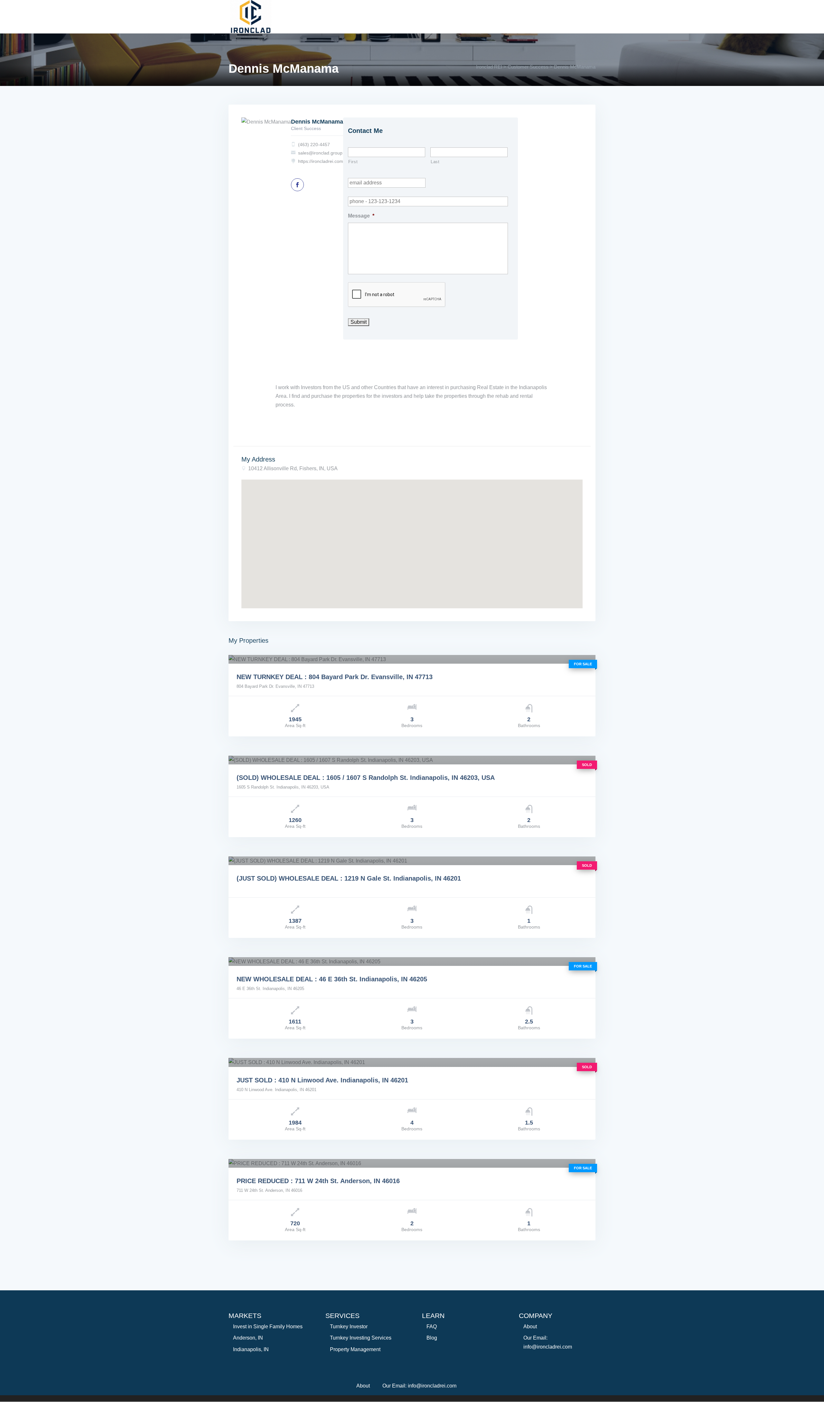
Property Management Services (500, 13)
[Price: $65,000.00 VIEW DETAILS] (412, 860)
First (353, 161)
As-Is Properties (306, 24)
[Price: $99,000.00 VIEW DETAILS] (412, 760)
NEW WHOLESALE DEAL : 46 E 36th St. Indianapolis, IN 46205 (332, 979)
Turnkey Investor (349, 1326)
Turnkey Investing (342, 13)
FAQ (431, 1326)
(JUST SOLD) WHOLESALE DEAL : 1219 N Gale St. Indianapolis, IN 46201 (349, 878)
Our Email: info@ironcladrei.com (419, 1385)
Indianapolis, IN (251, 1349)
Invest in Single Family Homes (268, 1326)
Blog (431, 1338)
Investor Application (371, 24)
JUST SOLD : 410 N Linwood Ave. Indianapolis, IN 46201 (322, 1080)
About (293, 13)
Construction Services (413, 13)
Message (361, 216)
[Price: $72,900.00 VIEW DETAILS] (412, 1163)
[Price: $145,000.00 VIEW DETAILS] (412, 659)
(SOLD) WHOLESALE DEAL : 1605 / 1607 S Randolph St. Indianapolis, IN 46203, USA (366, 777)
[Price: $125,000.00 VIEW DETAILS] (412, 1062)
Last (435, 161)
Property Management (355, 1349)
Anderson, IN (248, 1338)
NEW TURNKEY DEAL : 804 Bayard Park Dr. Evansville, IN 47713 (335, 676)
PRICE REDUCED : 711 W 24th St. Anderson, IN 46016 (318, 1180)
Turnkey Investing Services (360, 1338)
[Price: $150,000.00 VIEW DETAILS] (412, 961)
